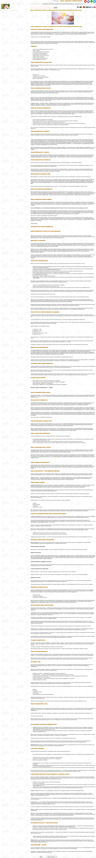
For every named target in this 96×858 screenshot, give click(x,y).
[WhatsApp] (91, 7)
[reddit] (85, 7)
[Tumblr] (88, 7)
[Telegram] (93, 7)
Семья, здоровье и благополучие (72, 0)
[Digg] (84, 7)
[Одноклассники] (79, 7)
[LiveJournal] (87, 7)
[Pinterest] (94, 7)
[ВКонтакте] (77, 7)
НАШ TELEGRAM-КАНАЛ (68, 3)
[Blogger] (82, 7)
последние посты (79, 3)
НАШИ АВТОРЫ (58, 3)
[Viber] (90, 7)
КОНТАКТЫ (51, 3)
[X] (80, 7)
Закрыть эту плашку (51, 856)
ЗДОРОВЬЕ (45, 3)
